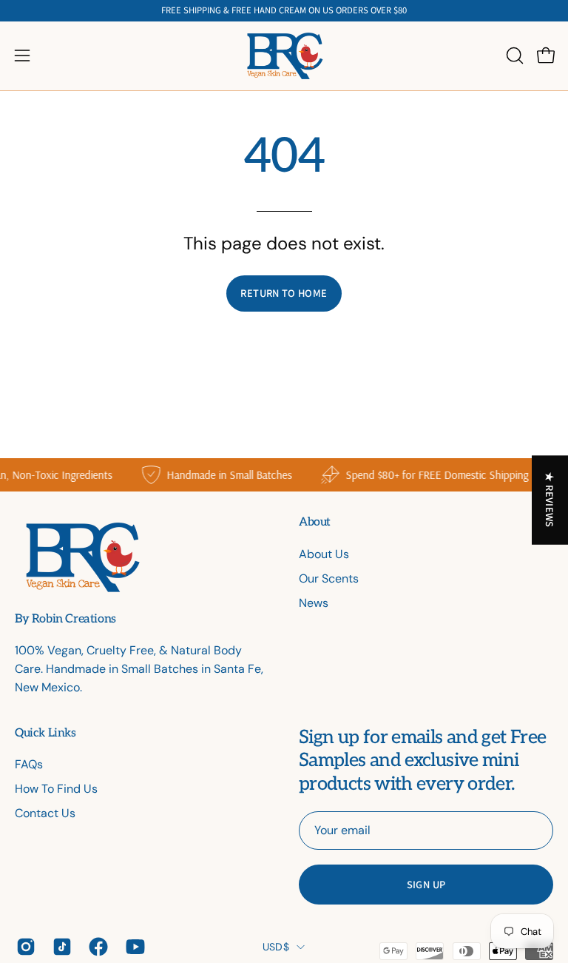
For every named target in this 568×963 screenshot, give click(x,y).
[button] (513, 55)
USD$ (276, 946)
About (315, 522)
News (313, 603)
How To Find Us (56, 788)
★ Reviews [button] (551, 499)
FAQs (29, 764)
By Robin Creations (65, 619)
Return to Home (283, 293)
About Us (324, 554)
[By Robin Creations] (284, 56)
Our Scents (329, 578)
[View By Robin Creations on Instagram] (23, 947)
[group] (284, 10)
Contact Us (45, 813)
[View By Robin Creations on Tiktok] (59, 947)
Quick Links (45, 733)
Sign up (426, 884)
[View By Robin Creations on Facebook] (95, 947)
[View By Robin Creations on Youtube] (132, 947)
